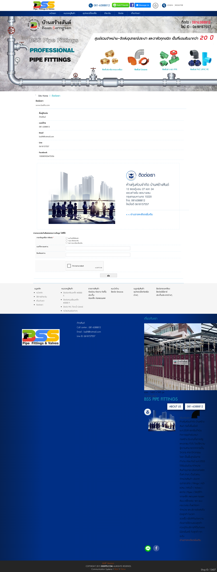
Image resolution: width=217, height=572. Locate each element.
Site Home (43, 96)
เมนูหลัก (37, 288)
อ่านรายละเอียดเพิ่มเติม (190, 540)
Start (116, 569)
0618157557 (89, 336)
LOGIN (170, 5)
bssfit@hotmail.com (92, 332)
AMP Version (108, 563)
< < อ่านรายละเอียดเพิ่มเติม (139, 215)
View (123, 569)
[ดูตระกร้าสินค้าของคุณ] (155, 5)
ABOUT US (175, 407)
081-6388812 (102, 5)
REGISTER (179, 5)
